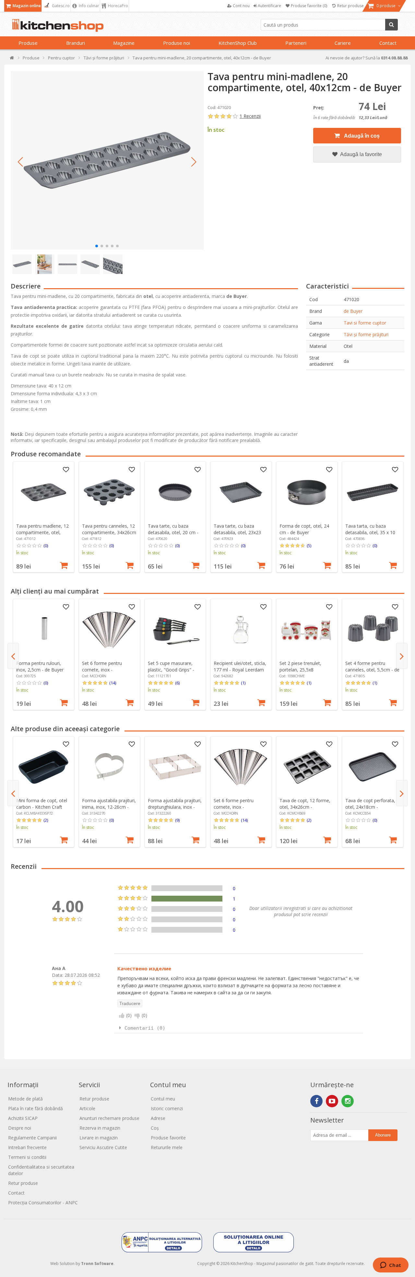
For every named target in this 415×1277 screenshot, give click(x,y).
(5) (309, 545)
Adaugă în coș (361, 136)
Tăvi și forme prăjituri (366, 334)
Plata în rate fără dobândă (35, 1108)
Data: (57, 975)
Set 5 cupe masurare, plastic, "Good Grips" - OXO (171, 669)
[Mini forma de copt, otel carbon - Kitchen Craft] (43, 767)
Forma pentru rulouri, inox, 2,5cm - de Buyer (40, 666)
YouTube (332, 1101)
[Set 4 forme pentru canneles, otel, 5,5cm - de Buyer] (372, 629)
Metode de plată (25, 1099)
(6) (177, 683)
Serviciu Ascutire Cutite (103, 1147)
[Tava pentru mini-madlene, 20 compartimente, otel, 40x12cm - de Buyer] (107, 160)
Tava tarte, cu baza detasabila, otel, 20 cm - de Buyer (173, 532)
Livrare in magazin (98, 1138)
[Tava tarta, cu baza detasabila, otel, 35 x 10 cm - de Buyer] (372, 492)
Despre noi (19, 1128)
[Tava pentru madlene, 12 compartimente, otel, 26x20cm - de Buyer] (43, 492)
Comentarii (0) (144, 1028)
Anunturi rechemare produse (109, 1118)
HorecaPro (117, 5)
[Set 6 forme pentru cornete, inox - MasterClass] (109, 629)
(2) (45, 820)
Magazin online (26, 5)
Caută (391, 25)
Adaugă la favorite (360, 154)
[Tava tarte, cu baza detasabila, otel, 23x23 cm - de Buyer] (241, 492)
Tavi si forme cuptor (365, 323)
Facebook (316, 1101)
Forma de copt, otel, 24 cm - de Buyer (304, 529)
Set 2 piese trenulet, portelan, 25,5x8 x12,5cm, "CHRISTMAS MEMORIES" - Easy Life (303, 673)
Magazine (124, 43)
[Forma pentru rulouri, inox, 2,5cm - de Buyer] (43, 629)
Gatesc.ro (60, 5)
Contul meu (163, 1099)
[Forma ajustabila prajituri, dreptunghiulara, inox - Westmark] (175, 767)
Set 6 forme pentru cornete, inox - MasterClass (102, 669)
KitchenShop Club (238, 43)
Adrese (158, 1118)
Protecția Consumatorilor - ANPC (43, 1202)
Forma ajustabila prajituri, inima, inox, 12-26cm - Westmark (109, 807)
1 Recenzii (250, 116)
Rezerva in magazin (99, 1128)
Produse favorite (168, 1138)
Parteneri (295, 43)
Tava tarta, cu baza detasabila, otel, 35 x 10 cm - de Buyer (370, 532)
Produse (28, 43)
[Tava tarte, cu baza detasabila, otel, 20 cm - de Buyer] (175, 492)
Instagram (347, 1101)
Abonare (383, 1135)
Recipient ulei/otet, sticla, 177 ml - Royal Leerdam (240, 666)
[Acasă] (12, 59)
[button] (20, 161)
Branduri (75, 43)
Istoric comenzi (167, 1108)
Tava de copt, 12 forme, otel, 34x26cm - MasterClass (304, 807)
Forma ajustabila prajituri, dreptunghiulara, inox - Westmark (175, 807)
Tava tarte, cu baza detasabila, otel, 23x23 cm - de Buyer (237, 532)
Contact (388, 43)
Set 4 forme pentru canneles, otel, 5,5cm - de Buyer (372, 669)
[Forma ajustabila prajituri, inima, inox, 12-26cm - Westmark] (109, 767)
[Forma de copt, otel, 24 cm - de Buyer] (306, 492)
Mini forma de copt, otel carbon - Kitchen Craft (41, 803)
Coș (155, 1128)
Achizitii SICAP (23, 1118)
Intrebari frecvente (27, 1147)
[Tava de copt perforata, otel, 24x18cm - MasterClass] (372, 767)
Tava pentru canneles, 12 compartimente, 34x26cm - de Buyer (109, 532)
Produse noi (176, 43)
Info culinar (88, 5)
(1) (243, 683)
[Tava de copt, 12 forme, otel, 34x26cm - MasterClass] (306, 767)
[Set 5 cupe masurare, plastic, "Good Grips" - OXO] (175, 629)
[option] (44, 517)
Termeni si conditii (27, 1157)
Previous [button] (13, 656)
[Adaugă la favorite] (66, 470)
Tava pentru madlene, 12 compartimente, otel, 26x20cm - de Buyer (42, 532)
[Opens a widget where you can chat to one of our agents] (391, 1266)
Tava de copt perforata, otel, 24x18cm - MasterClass (370, 807)
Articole (87, 1108)
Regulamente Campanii (32, 1138)
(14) (112, 683)
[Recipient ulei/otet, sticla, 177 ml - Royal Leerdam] (241, 629)
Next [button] (402, 656)
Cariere (343, 43)
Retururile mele (167, 1147)
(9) (177, 820)
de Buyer (353, 311)
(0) (45, 545)
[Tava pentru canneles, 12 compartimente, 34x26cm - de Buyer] (109, 492)
